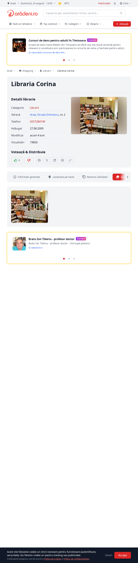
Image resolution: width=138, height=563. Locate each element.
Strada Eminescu (48, 114)
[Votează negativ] (28, 160)
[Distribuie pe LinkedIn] (54, 160)
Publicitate (104, 3)
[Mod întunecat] (115, 3)
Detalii (108, 555)
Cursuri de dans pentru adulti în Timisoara (57, 40)
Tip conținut (50, 23)
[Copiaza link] (70, 160)
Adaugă (123, 23)
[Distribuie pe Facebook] (39, 160)
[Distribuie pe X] (47, 160)
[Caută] (121, 13)
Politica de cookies (53, 558)
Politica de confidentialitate (77, 558)
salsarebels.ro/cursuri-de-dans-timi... (48, 52)
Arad (9, 70)
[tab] (64, 60)
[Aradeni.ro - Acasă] (22, 13)
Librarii (34, 108)
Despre (94, 23)
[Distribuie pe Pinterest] (62, 160)
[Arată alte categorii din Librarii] (53, 70)
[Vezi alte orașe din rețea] (14, 70)
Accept (122, 555)
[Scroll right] (125, 177)
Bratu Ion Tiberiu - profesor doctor (52, 239)
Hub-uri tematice (22, 23)
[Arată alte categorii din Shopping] (35, 70)
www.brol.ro (37, 247)
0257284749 (37, 121)
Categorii (73, 23)
